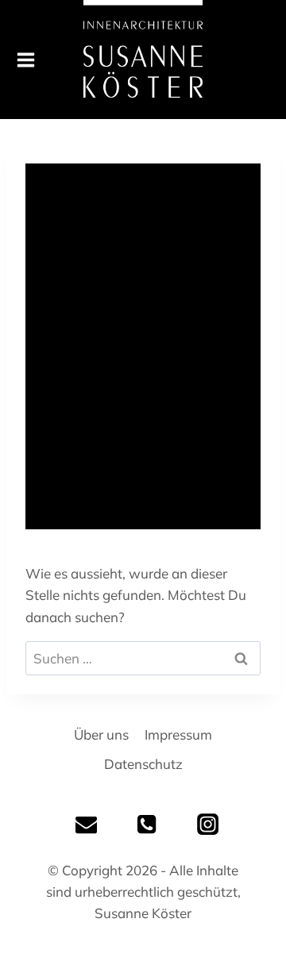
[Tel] (147, 823)
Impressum (178, 734)
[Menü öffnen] (18, 60)
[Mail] (86, 823)
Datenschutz (143, 763)
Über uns (101, 734)
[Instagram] (207, 823)
